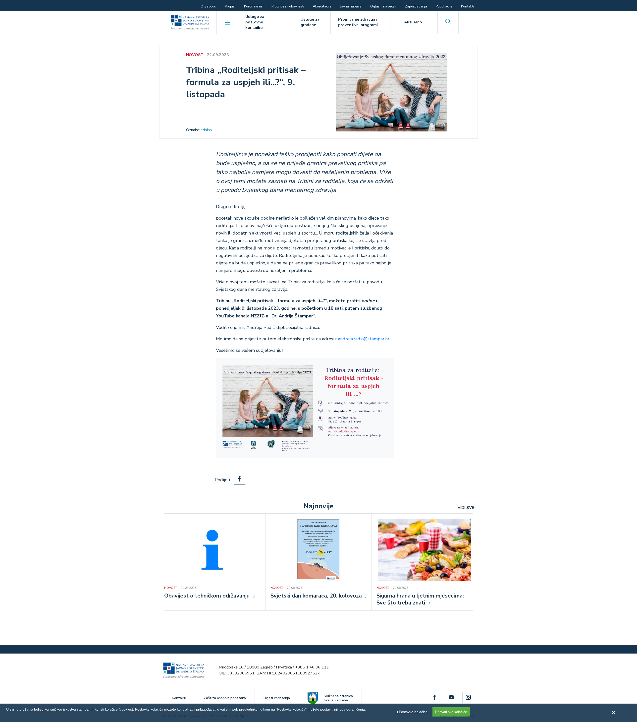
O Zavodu (208, 6)
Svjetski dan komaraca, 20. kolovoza (316, 596)
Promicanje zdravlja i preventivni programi (358, 22)
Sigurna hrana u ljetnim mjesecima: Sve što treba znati (420, 599)
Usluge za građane (310, 22)
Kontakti (467, 6)
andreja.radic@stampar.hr (363, 339)
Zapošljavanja (416, 6)
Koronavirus (253, 6)
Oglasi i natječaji (383, 6)
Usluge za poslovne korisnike (254, 22)
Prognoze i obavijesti (287, 6)
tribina (206, 130)
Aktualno (413, 22)
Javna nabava (351, 6)
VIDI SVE (466, 507)
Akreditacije (322, 6)
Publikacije (444, 6)
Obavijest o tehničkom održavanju (207, 596)
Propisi (230, 6)
